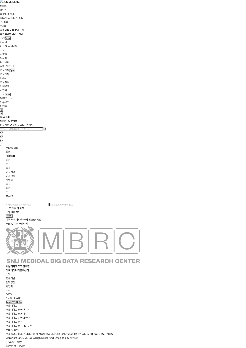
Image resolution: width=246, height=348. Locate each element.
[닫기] (1, 113)
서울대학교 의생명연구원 (19, 325)
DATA (3, 10)
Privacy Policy (14, 341)
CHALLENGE (7, 14)
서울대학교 (11, 305)
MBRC (3, 6)
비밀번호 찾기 (13, 212)
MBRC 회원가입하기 (17, 223)
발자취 (3, 58)
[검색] (45, 128)
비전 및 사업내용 (8, 46)
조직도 (3, 50)
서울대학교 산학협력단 (17, 317)
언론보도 (4, 102)
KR (1, 132)
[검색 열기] (1, 110)
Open (7, 38)
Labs (3, 78)
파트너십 (4, 62)
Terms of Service (15, 345)
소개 (2, 38)
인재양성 (4, 86)
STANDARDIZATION (11, 18)
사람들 (3, 54)
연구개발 (4, 70)
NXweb (74, 337)
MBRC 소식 (6, 98)
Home (9, 155)
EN (1, 140)
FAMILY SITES (13, 302)
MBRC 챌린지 (13, 329)
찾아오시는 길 (7, 66)
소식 (2, 94)
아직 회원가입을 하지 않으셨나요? (23, 219)
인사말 (3, 42)
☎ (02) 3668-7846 (101, 333)
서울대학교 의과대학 (16, 313)
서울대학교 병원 (14, 321)
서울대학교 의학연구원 (17, 309)
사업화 (3, 90)
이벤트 (3, 106)
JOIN (5, 26)
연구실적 (4, 82)
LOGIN (6, 22)
